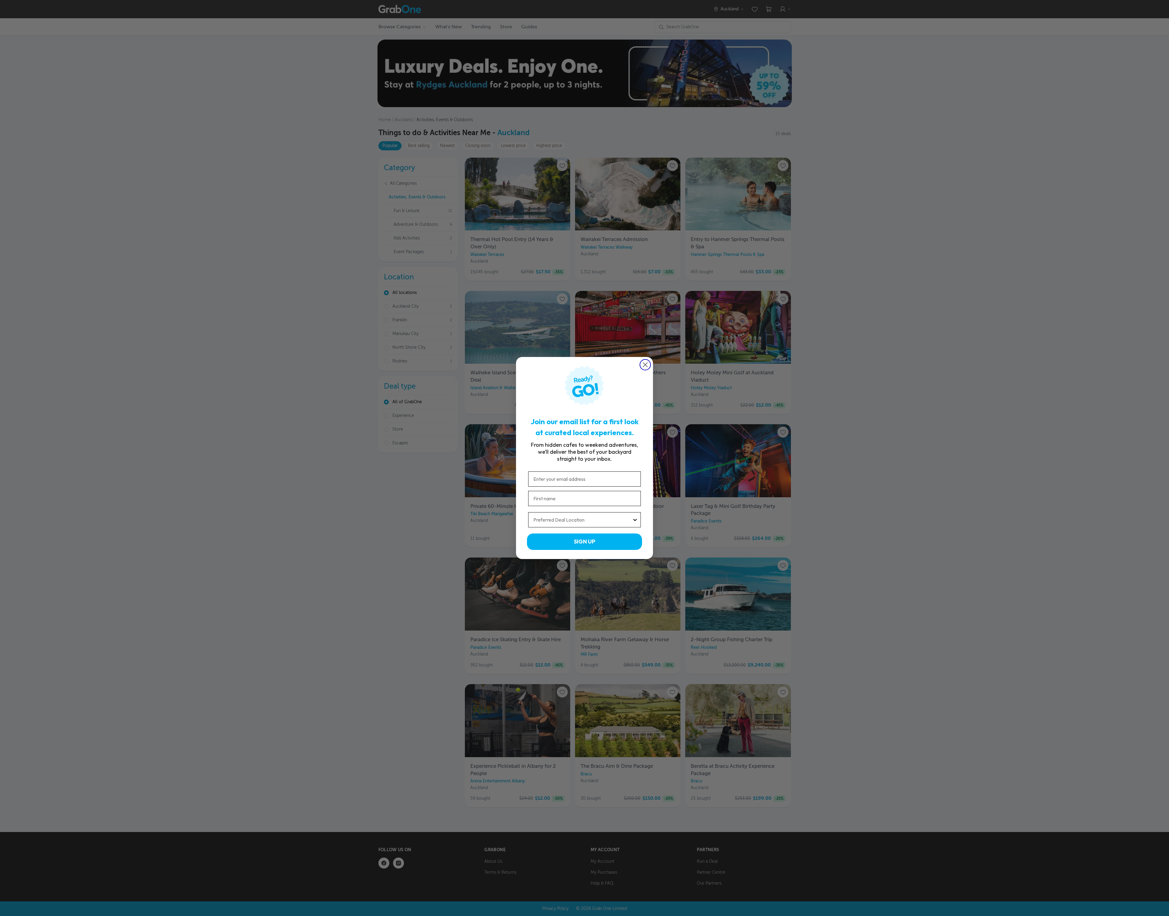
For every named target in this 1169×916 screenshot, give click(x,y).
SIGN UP (584, 541)
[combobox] (582, 519)
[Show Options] (635, 519)
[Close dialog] (645, 364)
